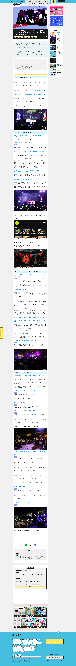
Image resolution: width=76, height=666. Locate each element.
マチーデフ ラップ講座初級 (16, 651)
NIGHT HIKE (31, 574)
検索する (30, 586)
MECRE (41, 574)
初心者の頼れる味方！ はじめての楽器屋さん (59, 72)
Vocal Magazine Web (27, 658)
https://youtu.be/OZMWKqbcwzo (26, 267)
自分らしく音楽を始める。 (20, 1)
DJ (28, 581)
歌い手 (27, 584)
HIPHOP (32, 581)
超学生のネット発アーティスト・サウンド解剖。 (59, 47)
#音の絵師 (14, 644)
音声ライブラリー (35, 584)
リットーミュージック (59, 660)
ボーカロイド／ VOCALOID (36, 639)
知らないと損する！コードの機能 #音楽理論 (18, 639)
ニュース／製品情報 (23, 651)
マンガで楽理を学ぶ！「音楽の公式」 (59, 53)
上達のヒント (47, 1)
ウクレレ (39, 581)
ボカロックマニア (36, 574)
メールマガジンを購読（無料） (55, 657)
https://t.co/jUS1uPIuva (20, 534)
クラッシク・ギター (18, 574)
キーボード (17, 581)
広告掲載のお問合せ (48, 660)
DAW (24, 584)
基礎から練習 (38, 1)
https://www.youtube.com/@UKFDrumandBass (35, 238)
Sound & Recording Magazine (16, 661)
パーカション (22, 581)
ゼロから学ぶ (30, 1)
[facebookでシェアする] (35, 545)
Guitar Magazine (15, 658)
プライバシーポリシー (54, 660)
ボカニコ (23, 574)
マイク (20, 584)
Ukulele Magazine (26, 660)
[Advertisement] (37, 595)
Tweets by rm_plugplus (54, 27)
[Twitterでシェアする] (30, 545)
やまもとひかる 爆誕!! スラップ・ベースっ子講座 (59, 34)
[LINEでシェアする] (26, 545)
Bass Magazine (14, 659)
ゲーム (42, 584)
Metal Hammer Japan (27, 661)
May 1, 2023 (26, 536)
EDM (35, 581)
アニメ (30, 584)
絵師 (39, 584)
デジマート (36, 659)
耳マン (35, 658)
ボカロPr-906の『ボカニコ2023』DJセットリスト (23, 68)
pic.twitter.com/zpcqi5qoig (31, 534)
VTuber (17, 584)
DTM (26, 581)
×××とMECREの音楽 (28, 639)
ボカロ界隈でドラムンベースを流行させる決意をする (24, 66)
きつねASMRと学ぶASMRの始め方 (59, 40)
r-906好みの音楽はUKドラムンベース (22, 65)
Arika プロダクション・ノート (33, 644)
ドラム (27, 574)
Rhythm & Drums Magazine (16, 660)
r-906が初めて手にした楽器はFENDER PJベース (24, 67)
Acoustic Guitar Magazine (28, 659)
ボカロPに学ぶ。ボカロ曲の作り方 (59, 59)
